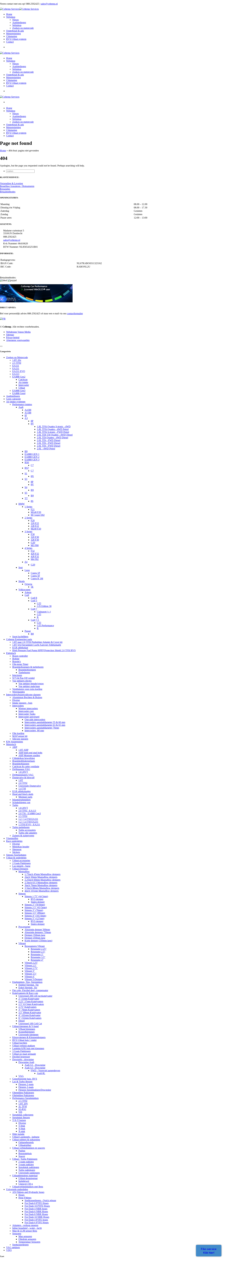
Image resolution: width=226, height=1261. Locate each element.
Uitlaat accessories (21, 860)
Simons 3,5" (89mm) (35, 913)
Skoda (21, 581)
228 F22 (35, 526)
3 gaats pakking (26, 1164)
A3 (26, 418)
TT (26, 498)
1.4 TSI (22, 788)
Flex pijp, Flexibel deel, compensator (30, 990)
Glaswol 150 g (25, 1184)
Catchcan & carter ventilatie (25, 766)
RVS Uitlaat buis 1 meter (24, 1040)
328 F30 (35, 540)
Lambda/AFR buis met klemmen (28, 1048)
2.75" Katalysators (27, 1007)
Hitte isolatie (18, 1134)
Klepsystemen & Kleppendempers (29, 1037)
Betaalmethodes (7, 191)
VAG (21, 1076)
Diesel (21, 1020)
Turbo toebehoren (21, 827)
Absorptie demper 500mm (37, 929)
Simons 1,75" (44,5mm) (36, 896)
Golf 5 (34, 600)
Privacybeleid (12, 337)
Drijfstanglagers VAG (23, 774)
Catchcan (23, 379)
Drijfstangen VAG (21, 769)
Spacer (21, 1156)
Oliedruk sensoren (27, 1239)
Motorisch (11, 744)
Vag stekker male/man (29, 686)
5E (32, 587)
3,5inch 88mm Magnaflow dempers (42, 888)
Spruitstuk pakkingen (28, 1167)
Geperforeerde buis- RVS (24, 1079)
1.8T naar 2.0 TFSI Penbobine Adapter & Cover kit (37, 642)
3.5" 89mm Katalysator (29, 1012)
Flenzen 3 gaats (26, 1087)
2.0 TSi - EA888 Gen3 (29, 813)
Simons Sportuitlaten (16, 855)
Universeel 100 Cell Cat (30, 1023)
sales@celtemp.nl (49, 3)
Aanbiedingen (19, 22)
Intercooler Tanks (26, 714)
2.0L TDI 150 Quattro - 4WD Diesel (55, 434)
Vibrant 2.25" (31, 962)
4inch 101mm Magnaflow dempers (42, 891)
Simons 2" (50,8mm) (35, 904)
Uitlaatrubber (24, 1145)
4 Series (28, 548)
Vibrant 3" (30, 971)
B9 (26, 451)
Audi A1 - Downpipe (35, 1065)
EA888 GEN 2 (32, 457)
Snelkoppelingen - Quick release (40, 1200)
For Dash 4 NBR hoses (36, 1208)
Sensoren (16, 1233)
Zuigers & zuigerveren (23, 835)
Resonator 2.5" (38, 951)
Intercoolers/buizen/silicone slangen (23, 694)
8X (32, 476)
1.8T (20, 780)
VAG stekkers (13, 1247)
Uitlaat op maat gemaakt (24, 1054)
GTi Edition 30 (44, 606)
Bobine (15, 658)
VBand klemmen (26, 1029)
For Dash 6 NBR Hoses (36, 1211)
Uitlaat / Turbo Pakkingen (24, 1159)
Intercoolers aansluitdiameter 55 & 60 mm (45, 722)
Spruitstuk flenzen (21, 1117)
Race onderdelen (14, 841)
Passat (28, 631)
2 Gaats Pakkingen (21, 863)
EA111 (15, 365)
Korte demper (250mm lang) (38, 940)
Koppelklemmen (26, 1032)
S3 (26, 479)
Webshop (16, 25)
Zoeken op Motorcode (17, 357)
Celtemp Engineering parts (19, 639)
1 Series (28, 506)
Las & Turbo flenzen (22, 1081)
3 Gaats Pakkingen (21, 1051)
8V (32, 423)
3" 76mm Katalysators (29, 1009)
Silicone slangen (20, 739)
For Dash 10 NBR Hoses (37, 1217)
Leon (27, 570)
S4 (26, 487)
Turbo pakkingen (26, 1170)
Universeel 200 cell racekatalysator (35, 996)
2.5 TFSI (16, 363)
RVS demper (37, 899)
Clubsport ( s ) (44, 611)
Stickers (16, 852)
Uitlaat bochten (19, 1043)
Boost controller (20, 656)
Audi (20, 407)
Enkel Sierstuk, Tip (27, 987)
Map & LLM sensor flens (24, 1231)
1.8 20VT (23, 772)
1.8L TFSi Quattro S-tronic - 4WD (54, 426)
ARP (14, 747)
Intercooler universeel (28, 716)
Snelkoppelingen (20, 1244)
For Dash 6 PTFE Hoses (37, 1222)
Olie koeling (18, 733)
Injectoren (17, 675)
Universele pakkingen (29, 1172)
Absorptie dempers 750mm (38, 932)
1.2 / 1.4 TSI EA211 (28, 821)
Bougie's (16, 661)
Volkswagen (24, 589)
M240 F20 (36, 528)
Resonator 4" (37, 960)
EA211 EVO (18, 371)
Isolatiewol (23, 1181)
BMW (21, 504)
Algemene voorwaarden (18, 340)
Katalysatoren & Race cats (25, 993)
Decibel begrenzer (21, 1056)
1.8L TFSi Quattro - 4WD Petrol (53, 429)
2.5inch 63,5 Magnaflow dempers (41, 882)
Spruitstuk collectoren (22, 1114)
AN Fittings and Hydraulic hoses (28, 1192)
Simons (22, 893)
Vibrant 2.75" (31, 968)
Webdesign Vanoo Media (18, 332)
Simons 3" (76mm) (34, 910)
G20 (33, 542)
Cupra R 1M (37, 578)
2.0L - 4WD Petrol (46, 448)
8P (32, 421)
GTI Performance (45, 625)
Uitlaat (21, 387)
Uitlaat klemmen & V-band (25, 1026)
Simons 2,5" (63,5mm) (36, 907)
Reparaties (5, 189)
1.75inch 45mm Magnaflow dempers (42, 874)
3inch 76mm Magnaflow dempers (41, 885)
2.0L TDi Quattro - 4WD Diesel (52, 437)
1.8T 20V (23, 1103)
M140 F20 (36, 512)
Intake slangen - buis (22, 703)
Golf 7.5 (35, 620)
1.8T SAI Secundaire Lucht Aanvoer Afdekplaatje (36, 645)
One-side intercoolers (35, 719)
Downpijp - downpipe (23, 1059)
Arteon (28, 592)
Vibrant (22, 943)
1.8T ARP (23, 750)
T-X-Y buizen (19, 1120)
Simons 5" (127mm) (34, 918)
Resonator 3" (37, 954)
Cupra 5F (35, 575)
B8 (32, 633)
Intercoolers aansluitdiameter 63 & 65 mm (45, 725)
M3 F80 (35, 545)
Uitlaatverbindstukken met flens (27, 1186)
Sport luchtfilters (20, 636)
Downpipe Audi (26, 1062)
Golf (27, 595)
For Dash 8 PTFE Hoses (37, 1203)
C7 (32, 465)
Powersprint (24, 926)
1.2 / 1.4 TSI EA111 (28, 819)
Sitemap (10, 334)
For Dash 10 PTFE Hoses (37, 1206)
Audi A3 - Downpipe (35, 1067)
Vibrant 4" (30, 976)
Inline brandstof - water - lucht (27, 1228)
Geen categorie (13, 399)
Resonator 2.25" (39, 949)
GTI (39, 603)
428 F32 (35, 556)
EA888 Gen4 (18, 393)
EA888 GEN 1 (32, 454)
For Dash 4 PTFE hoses (36, 1219)
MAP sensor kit (19, 736)
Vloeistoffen (12, 838)
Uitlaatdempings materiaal (25, 1175)
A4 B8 (28, 410)
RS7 (27, 468)
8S (32, 501)
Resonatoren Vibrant (35, 946)
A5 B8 (28, 412)
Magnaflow (24, 871)
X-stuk (21, 1131)
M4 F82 (35, 559)
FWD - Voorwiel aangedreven (45, 1070)
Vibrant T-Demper (33, 979)
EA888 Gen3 (18, 390)
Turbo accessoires (27, 830)
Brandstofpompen (27, 669)
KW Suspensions (14, 741)
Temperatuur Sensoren (29, 1242)
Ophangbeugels (26, 1142)
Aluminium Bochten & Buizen (27, 697)
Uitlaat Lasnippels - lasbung (25, 1137)
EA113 (15, 374)
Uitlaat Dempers (20, 868)
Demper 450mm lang (35, 938)
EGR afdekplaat (20, 647)
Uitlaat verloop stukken (23, 1045)
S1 (26, 473)
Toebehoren (24, 672)
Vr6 (20, 1112)
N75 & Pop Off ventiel (23, 678)
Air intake (23, 382)
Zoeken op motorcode (23, 28)
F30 (33, 534)
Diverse (16, 700)
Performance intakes (22, 404)
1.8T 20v (16, 360)
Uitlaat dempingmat (28, 1178)
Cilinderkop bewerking (23, 758)
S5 (26, 493)
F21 (33, 509)
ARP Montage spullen (29, 755)
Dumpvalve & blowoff (23, 777)
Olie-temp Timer (20, 664)
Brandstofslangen (20, 763)
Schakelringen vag (21, 802)
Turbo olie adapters (27, 833)
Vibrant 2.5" (31, 965)
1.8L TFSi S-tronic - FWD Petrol (53, 432)
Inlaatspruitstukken (21, 799)
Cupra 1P (35, 573)
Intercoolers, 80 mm (34, 730)
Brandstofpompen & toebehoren (28, 667)
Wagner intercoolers (28, 708)
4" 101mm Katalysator (29, 1015)
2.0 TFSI (22, 783)
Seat (20, 567)
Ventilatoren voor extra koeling (27, 689)
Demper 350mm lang (35, 935)
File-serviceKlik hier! (208, 1251)
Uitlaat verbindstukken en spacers (28, 1148)
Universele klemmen (28, 1034)
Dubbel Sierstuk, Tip (28, 985)
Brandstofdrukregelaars (23, 761)
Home (3, 150)
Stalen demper (38, 902)
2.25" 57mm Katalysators (30, 1001)
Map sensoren (25, 1236)
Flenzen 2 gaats (26, 1084)
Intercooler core (26, 711)
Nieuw (15, 19)
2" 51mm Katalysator (28, 998)
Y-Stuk (21, 1128)
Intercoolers (18, 705)
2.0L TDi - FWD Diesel (48, 440)
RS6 (27, 462)
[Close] (1, 346)
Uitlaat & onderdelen (16, 857)
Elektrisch (11, 653)
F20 (33, 520)
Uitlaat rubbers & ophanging (26, 1139)
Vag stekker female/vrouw (31, 683)
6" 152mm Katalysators (29, 1018)
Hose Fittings (24, 1197)
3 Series (28, 531)
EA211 (15, 368)
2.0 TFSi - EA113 (27, 810)
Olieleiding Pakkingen (23, 1092)
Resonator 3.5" (38, 957)
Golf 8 (34, 598)
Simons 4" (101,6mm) (35, 915)
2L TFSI (22, 1106)
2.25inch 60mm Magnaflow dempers (42, 879)
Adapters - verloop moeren (25, 1225)
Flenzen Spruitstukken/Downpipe (34, 1090)
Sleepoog (16, 849)
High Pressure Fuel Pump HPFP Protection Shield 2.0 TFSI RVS (44, 650)
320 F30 (35, 537)
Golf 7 (34, 609)
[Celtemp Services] (19, 9)
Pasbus (21, 1150)
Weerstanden (18, 692)
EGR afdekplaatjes (21, 791)
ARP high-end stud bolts (30, 752)
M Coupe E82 (38, 515)
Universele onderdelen (17, 1189)
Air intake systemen (15, 401)
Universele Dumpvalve (29, 786)
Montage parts (25, 797)
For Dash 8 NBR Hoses (36, 1214)
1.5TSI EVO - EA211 (29, 824)
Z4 (26, 562)
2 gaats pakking (26, 1161)
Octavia (28, 584)
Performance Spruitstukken (25, 1098)
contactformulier (75, 313)
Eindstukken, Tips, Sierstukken (27, 982)
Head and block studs (22, 794)
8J (26, 415)
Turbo (15, 805)
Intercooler (23, 385)
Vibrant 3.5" (31, 973)
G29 (33, 564)
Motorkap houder (20, 846)
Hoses (21, 1195)
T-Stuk (21, 1125)
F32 (33, 551)
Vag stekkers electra (22, 680)
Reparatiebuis (25, 1153)
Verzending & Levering (11, 183)
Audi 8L (41, 1073)
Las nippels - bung (21, 866)
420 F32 (35, 553)
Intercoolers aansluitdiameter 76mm (42, 727)
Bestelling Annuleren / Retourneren (17, 186)
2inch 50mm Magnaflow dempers (41, 877)
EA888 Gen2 (18, 376)
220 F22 (35, 523)
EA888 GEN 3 (32, 459)
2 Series (28, 517)
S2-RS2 (22, 1109)
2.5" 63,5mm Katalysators (31, 1004)
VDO (9, 1250)
